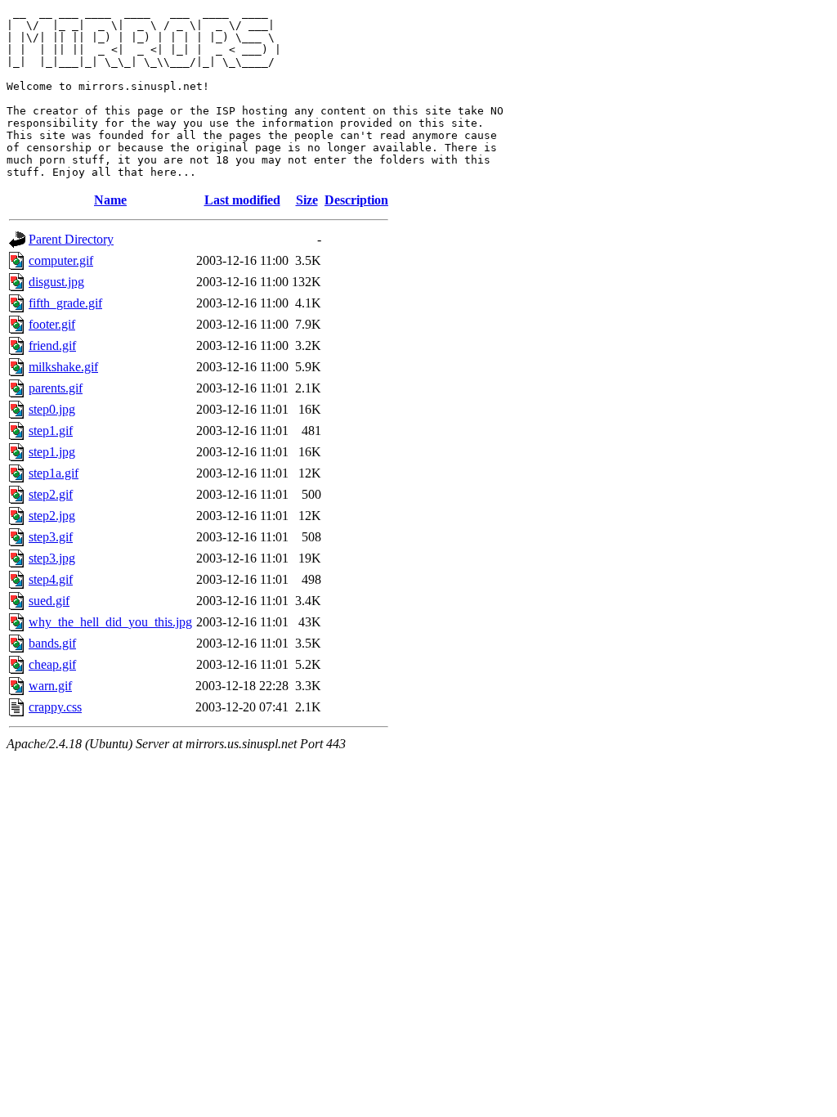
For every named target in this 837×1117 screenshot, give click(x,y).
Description (356, 200)
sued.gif (49, 601)
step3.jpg (52, 558)
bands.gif (52, 643)
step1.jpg (52, 452)
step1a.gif (53, 473)
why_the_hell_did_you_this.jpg (110, 622)
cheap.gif (52, 664)
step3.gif (51, 537)
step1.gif (51, 430)
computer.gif (61, 260)
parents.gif (56, 388)
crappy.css (55, 707)
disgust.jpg (56, 282)
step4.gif (51, 579)
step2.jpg (52, 516)
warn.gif (50, 686)
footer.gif (52, 324)
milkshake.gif (63, 367)
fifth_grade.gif (65, 303)
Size (307, 200)
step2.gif (51, 494)
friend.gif (52, 345)
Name (110, 200)
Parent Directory (71, 239)
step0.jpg (52, 409)
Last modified (242, 200)
